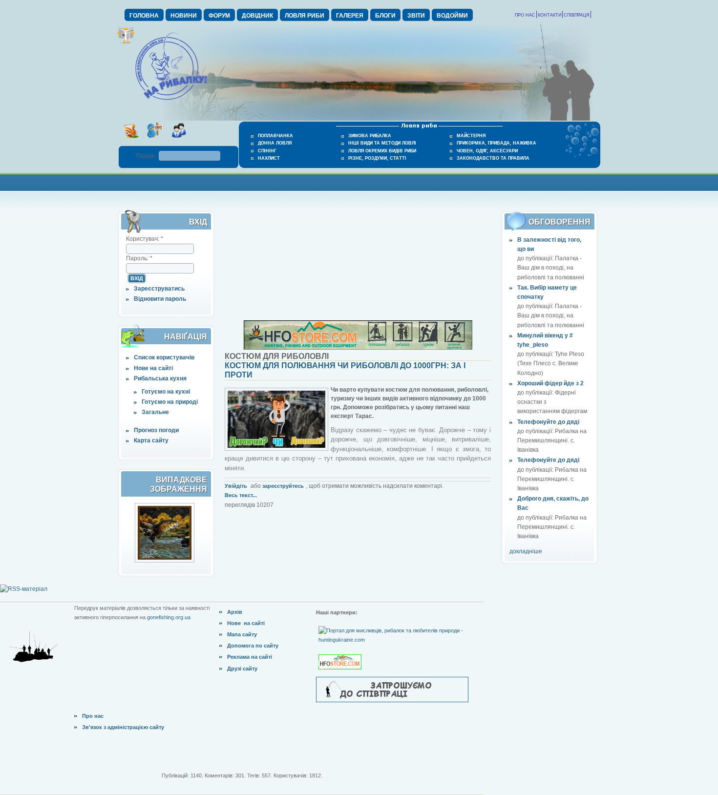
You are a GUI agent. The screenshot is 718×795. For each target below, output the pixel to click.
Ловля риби (304, 15)
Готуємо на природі (170, 401)
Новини (183, 15)
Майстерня (471, 135)
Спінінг (267, 150)
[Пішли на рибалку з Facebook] (178, 141)
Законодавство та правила (493, 158)
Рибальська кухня (160, 378)
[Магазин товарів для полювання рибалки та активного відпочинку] (341, 654)
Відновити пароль (160, 298)
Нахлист (269, 158)
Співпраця (577, 15)
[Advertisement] (359, 181)
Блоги (385, 15)
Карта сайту (151, 440)
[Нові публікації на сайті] (125, 42)
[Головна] (171, 100)
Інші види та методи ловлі (382, 143)
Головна (144, 15)
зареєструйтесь (283, 486)
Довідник (257, 15)
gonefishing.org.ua (168, 617)
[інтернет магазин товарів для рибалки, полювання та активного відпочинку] (358, 347)
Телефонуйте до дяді (548, 421)
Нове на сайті (153, 368)
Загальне (155, 412)
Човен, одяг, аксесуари (487, 150)
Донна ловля (275, 143)
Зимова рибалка (369, 135)
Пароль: (139, 258)
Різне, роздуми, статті (377, 158)
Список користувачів (164, 357)
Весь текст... (241, 495)
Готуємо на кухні (166, 391)
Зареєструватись (159, 288)
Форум (219, 15)
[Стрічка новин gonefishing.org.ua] (130, 141)
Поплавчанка (275, 135)
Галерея (349, 15)
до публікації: (536, 258)
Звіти (416, 15)
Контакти (549, 15)
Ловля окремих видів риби (382, 150)
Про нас (525, 15)
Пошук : (147, 155)
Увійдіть (236, 486)
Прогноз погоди (156, 430)
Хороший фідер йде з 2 (550, 383)
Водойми (452, 15)
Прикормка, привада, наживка (496, 143)
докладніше (525, 551)
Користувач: (144, 238)
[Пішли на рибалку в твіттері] (154, 141)
